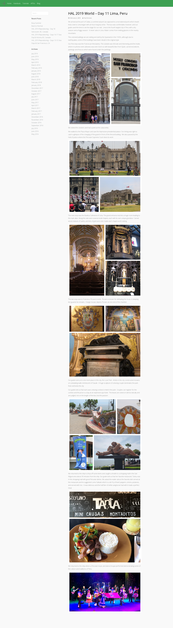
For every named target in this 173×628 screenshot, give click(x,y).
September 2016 (37, 125)
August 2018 (35, 74)
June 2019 (35, 56)
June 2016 (35, 131)
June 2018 (35, 77)
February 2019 (36, 68)
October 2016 (36, 122)
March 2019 (35, 65)
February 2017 (36, 111)
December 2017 (37, 88)
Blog (38, 3)
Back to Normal (37, 26)
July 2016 (34, 128)
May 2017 (35, 102)
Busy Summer (36, 23)
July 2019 (34, 54)
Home (9, 3)
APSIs (33, 3)
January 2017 (36, 114)
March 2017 (35, 108)
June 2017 (35, 100)
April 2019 (35, 62)
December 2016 (37, 117)
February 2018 (36, 82)
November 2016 (37, 120)
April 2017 (35, 105)
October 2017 (36, 91)
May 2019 (35, 59)
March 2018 (35, 79)
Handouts (17, 3)
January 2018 (36, 85)
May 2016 (35, 134)
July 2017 (34, 97)
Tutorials (26, 3)
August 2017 (35, 94)
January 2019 (36, 71)
